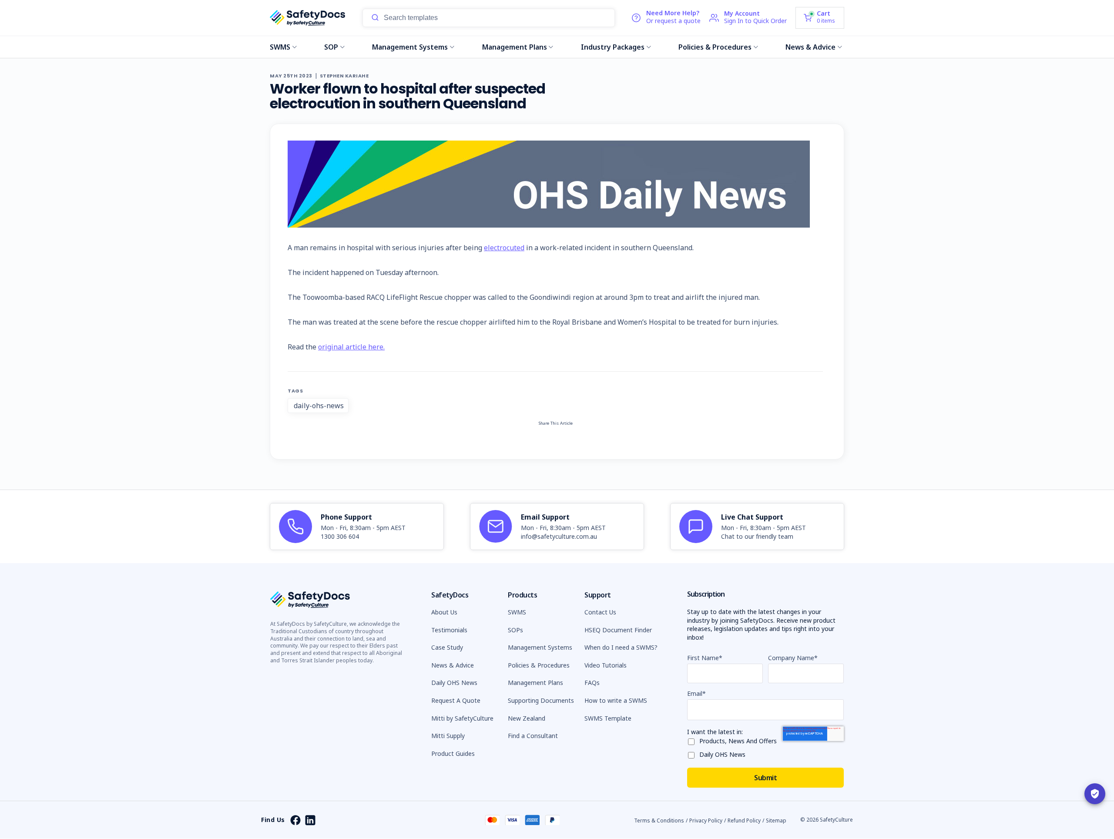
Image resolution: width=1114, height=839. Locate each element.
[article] (357, 526)
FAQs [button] (592, 682)
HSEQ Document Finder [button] (618, 630)
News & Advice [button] (452, 665)
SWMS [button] (517, 612)
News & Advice (810, 47)
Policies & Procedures (715, 47)
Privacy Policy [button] (705, 820)
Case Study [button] (447, 647)
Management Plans (514, 47)
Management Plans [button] (535, 682)
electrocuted (504, 247)
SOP (331, 47)
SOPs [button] (515, 630)
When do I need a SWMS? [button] (621, 647)
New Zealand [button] (526, 718)
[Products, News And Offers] (693, 740)
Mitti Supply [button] (448, 736)
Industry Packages (612, 47)
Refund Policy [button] (744, 820)
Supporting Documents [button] (541, 700)
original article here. (351, 347)
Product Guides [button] (453, 753)
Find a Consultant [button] (533, 736)
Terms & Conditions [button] (659, 820)
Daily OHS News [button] (454, 682)
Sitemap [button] (776, 820)
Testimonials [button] (449, 630)
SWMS (280, 47)
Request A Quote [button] (455, 700)
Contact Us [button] (600, 612)
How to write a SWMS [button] (615, 700)
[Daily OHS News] (693, 753)
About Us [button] (444, 612)
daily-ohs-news (319, 405)
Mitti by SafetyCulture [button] (462, 718)
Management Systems (410, 47)
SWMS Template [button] (607, 718)
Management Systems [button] (540, 647)
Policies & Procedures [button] (539, 665)
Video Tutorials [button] (605, 665)
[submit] (375, 17)
